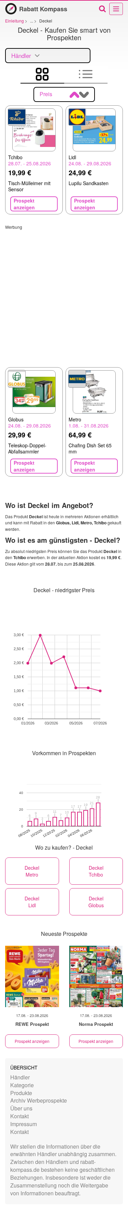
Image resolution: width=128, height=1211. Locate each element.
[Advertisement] (64, 294)
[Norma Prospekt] (96, 976)
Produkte (21, 1093)
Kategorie (22, 1085)
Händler (20, 1077)
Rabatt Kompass (43, 8)
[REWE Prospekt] (32, 976)
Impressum (23, 1124)
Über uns (21, 1108)
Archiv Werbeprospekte (38, 1100)
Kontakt (19, 1116)
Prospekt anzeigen (32, 1041)
